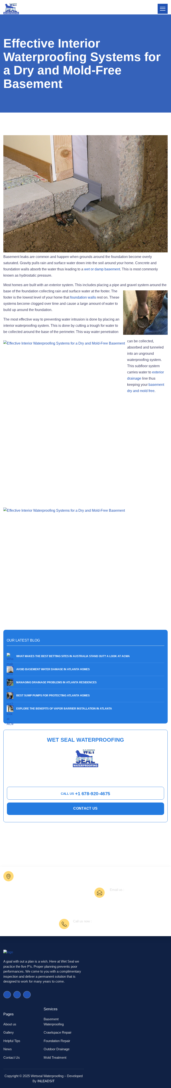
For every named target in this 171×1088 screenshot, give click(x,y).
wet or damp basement (102, 269)
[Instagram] (27, 995)
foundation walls (83, 297)
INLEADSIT (46, 1081)
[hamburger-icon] (163, 9)
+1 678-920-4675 (86, 926)
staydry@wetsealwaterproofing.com (138, 895)
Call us (85, 793)
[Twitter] (17, 995)
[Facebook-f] (7, 995)
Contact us (85, 808)
